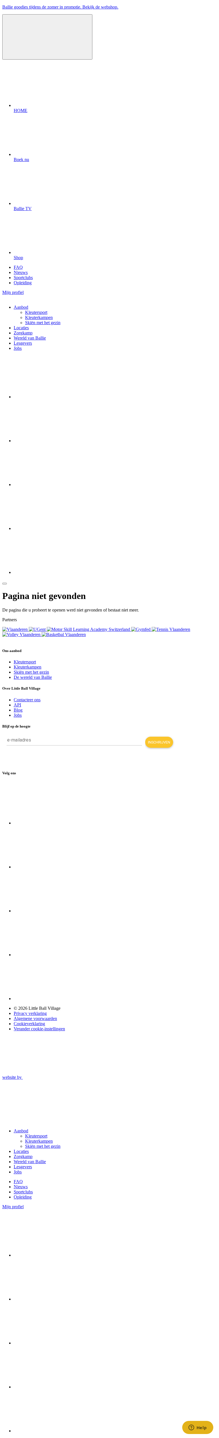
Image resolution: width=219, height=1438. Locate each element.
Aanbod (21, 307)
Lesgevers (23, 343)
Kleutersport (36, 312)
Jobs (18, 348)
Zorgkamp (23, 332)
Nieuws (21, 272)
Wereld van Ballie (30, 338)
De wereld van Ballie (33, 677)
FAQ (18, 267)
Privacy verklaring (30, 1013)
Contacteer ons (27, 699)
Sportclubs (23, 277)
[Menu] (4, 583)
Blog (18, 710)
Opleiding (23, 282)
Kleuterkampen (39, 317)
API (17, 704)
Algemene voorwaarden (35, 1018)
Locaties (21, 327)
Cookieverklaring (29, 1023)
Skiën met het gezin (42, 322)
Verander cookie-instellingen (39, 1028)
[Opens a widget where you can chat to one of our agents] (197, 1428)
